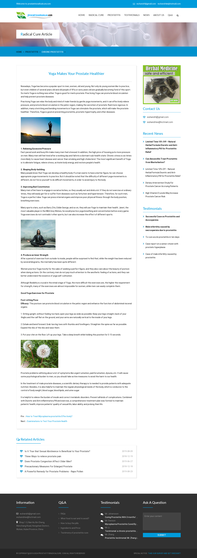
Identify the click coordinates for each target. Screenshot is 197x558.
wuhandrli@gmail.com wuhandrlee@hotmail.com (158, 4)
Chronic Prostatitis (52, 52)
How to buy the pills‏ (69, 523)
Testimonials (131, 15)
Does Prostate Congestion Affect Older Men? (48, 461)
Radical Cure (96, 15)
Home (81, 15)
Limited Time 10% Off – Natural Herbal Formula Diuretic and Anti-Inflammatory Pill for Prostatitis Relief (163, 172)
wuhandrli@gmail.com (158, 117)
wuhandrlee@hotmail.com (160, 122)
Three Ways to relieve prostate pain (43, 456)
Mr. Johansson (122, 515)
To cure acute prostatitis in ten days (162, 237)
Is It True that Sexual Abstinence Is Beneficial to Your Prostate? (57, 451)
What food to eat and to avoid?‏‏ (74, 518)
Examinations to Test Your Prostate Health (47, 421)
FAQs (62, 514)
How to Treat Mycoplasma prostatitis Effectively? (49, 416)
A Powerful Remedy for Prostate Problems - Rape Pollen (54, 471)
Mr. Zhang (122, 536)
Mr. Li (122, 529)
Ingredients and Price (70, 528)
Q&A (170, 15)
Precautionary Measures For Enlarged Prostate (48, 466)
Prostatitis (114, 15)
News (146, 15)
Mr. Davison (122, 522)
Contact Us (151, 109)
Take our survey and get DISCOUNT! (164, 553)
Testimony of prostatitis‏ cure (74, 533)
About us (158, 15)
